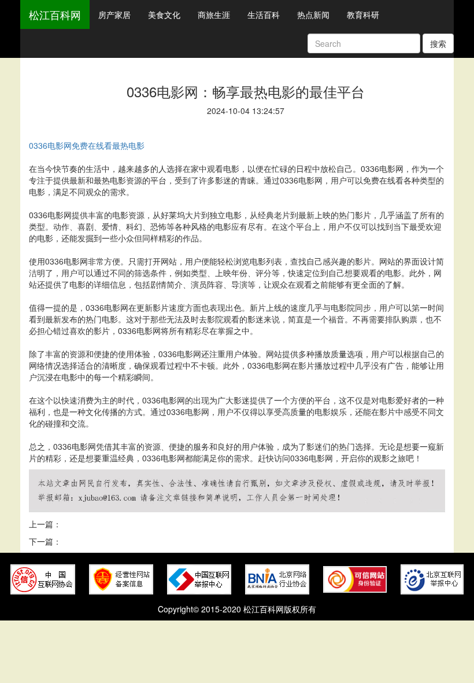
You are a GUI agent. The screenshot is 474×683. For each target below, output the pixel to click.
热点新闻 (313, 14)
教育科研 (363, 14)
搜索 (438, 43)
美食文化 (164, 14)
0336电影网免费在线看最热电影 (87, 145)
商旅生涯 (214, 14)
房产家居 (114, 14)
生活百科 (263, 14)
